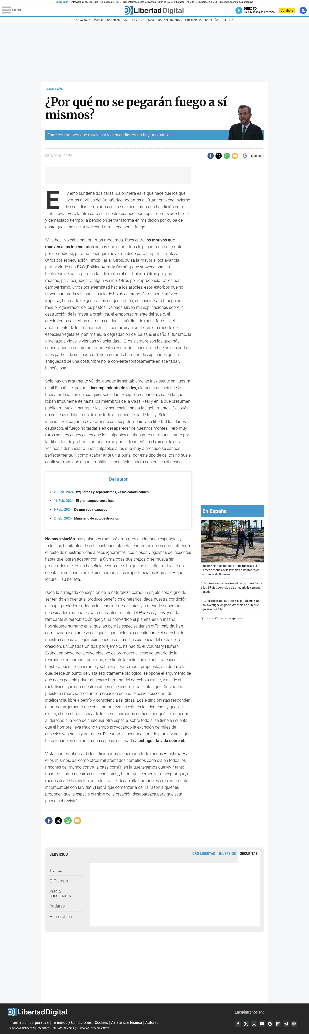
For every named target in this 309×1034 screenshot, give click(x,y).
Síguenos (255, 155)
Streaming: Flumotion (76, 1028)
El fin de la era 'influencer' (171, 2)
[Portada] (154, 10)
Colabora (287, 10)
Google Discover (270, 1024)
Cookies (101, 1022)
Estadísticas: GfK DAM (49, 1028)
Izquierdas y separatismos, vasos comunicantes (101, 492)
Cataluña (211, 19)
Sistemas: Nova (100, 1028)
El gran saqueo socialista (84, 501)
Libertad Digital (121, 1012)
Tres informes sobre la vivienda (139, 2)
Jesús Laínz (55, 89)
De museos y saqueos (80, 510)
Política (227, 19)
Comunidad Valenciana (164, 19)
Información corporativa (28, 1022)
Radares (57, 906)
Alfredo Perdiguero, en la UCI (202, 2)
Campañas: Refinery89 (21, 1028)
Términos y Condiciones (72, 1022)
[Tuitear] (218, 156)
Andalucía (83, 19)
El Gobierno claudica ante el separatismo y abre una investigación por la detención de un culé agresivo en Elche (231, 605)
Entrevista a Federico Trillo (84, 2)
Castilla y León (133, 19)
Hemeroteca (60, 916)
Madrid (99, 19)
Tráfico (55, 870)
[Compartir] (210, 156)
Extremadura (193, 19)
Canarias (113, 19)
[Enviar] (227, 156)
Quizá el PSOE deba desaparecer (222, 618)
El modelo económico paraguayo (236, 2)
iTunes (294, 1024)
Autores (151, 1022)
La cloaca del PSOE (110, 2)
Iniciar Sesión (303, 10)
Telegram (286, 1024)
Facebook (238, 1024)
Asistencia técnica (126, 1022)
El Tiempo (58, 880)
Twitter (246, 1024)
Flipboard (278, 1024)
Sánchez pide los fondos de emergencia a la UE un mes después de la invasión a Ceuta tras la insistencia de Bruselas (231, 570)
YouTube (262, 1024)
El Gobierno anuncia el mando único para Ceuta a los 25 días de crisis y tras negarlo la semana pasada (231, 588)
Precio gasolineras (60, 893)
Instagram (254, 1024)
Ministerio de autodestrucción (86, 518)
